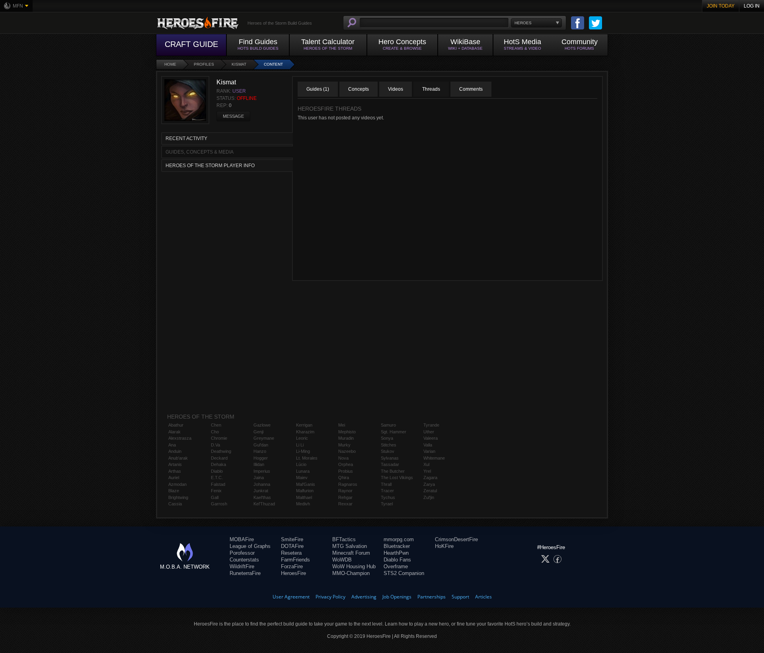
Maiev (302, 477)
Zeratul (430, 490)
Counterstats (244, 560)
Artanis (175, 464)
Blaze (173, 490)
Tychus (388, 497)
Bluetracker (397, 546)
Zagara (430, 477)
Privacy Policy (330, 596)
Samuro (388, 425)
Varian (429, 451)
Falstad (218, 484)
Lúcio (301, 464)
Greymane (263, 438)
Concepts (358, 89)
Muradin (346, 438)
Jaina (258, 477)
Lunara (303, 471)
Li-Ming (303, 451)
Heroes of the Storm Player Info (210, 165)
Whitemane (434, 458)
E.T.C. (217, 477)
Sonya (387, 438)
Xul (426, 464)
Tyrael (387, 503)
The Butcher (393, 471)
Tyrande (431, 425)
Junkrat (260, 490)
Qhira (343, 477)
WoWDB (342, 560)
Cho (215, 431)
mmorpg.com (399, 539)
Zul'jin (428, 497)
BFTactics (344, 539)
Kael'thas (262, 497)
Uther (428, 431)
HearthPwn (396, 553)
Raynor (345, 490)
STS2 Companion (404, 573)
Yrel (427, 471)
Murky (344, 444)
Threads (431, 89)
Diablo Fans (397, 560)
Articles (483, 596)
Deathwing (221, 451)
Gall (214, 497)
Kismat (239, 64)
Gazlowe (262, 425)
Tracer (387, 490)
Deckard (219, 458)
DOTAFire (292, 546)
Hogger (260, 458)
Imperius (261, 471)
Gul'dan (260, 444)
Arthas (174, 471)
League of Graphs (250, 546)
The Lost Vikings (397, 477)
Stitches (388, 444)
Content (273, 64)
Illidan (258, 464)
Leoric (302, 438)
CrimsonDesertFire (456, 539)
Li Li (300, 444)
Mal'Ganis (305, 484)
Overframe (396, 566)
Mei (341, 425)
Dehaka (218, 464)
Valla (427, 444)
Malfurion (305, 490)
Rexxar (345, 503)
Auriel (173, 477)
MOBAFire (242, 539)
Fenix (216, 490)
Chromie (219, 438)
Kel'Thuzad (264, 503)
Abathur (175, 425)
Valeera (430, 438)
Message (233, 116)
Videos (395, 89)
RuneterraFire (245, 573)
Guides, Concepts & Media (200, 152)
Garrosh (219, 503)
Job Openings (396, 596)
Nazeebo (347, 451)
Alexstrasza (179, 438)
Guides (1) (317, 89)
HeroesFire (293, 573)
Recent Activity (186, 138)
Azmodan (177, 484)
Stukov (387, 451)
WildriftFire (242, 566)
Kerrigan (304, 425)
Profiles (204, 64)
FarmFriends (295, 560)
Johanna (261, 484)
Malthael (304, 497)
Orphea (345, 464)
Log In (752, 6)
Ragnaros (347, 484)
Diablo (217, 471)
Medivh (303, 503)
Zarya (429, 484)
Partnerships (431, 596)
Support (460, 596)
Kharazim (305, 431)
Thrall (386, 484)
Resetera (291, 553)
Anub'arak (178, 458)
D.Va (215, 444)
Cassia (175, 503)
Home (170, 64)
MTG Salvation (349, 546)
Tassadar (390, 464)
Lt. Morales (307, 458)
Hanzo (259, 451)
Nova (343, 458)
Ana (172, 444)
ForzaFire (292, 566)
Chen (216, 425)
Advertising (363, 596)
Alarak (174, 431)
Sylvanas (390, 458)
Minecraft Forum (351, 553)
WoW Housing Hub (354, 566)
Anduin (174, 451)
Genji (258, 431)
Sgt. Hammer (393, 431)
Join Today (721, 6)
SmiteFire (292, 539)
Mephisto (347, 431)
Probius (345, 471)
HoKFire (444, 546)
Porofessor (242, 553)
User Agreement (291, 596)
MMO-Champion (351, 573)
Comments (471, 89)
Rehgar (345, 497)
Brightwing (178, 497)
